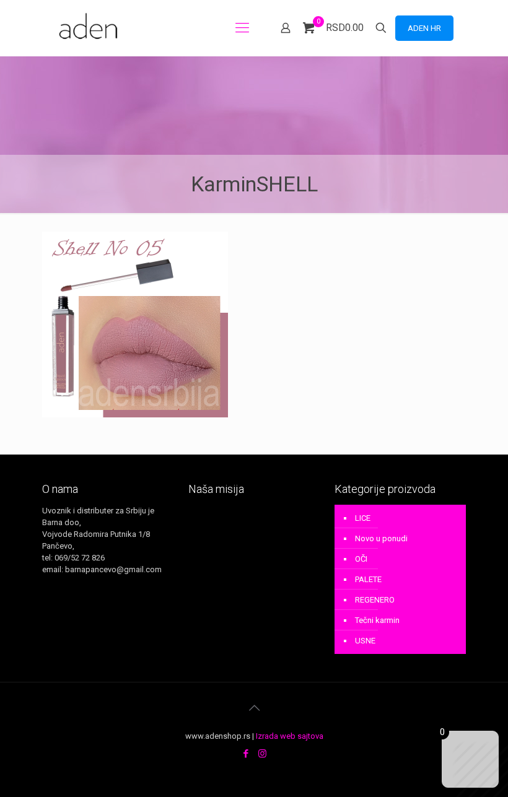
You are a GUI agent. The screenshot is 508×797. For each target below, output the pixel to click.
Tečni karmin (377, 620)
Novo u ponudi (381, 538)
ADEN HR (424, 28)
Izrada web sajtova (289, 736)
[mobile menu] (242, 27)
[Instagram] (262, 753)
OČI (361, 559)
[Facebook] (245, 753)
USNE (365, 640)
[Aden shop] (90, 28)
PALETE (368, 579)
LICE (362, 518)
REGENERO (375, 599)
